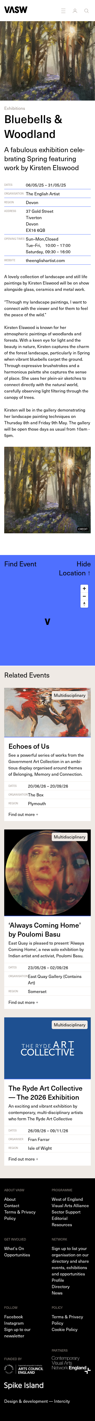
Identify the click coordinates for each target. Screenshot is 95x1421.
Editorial (60, 1218)
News (57, 1292)
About (10, 1199)
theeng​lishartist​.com (45, 260)
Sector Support (66, 1211)
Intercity (62, 1401)
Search (87, 10)
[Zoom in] (84, 588)
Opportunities (17, 1254)
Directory (61, 1286)
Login (75, 10)
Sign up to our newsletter (17, 1332)
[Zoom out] (84, 596)
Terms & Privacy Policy (20, 1214)
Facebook (13, 1316)
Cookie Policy (65, 1329)
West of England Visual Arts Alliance (70, 1202)
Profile (58, 1280)
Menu (64, 10)
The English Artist (43, 193)
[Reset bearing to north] (84, 604)
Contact (11, 1205)
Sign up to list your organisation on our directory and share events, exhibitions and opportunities (70, 1261)
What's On (14, 1248)
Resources (62, 1224)
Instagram (14, 1323)
